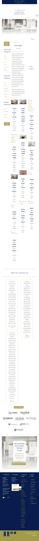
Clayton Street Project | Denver (14, 246)
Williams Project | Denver (23, 184)
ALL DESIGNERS (7, 124)
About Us (33, 489)
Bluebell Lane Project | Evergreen (32, 214)
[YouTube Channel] (12, 533)
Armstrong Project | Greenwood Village (23, 116)
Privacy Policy (33, 537)
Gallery (32, 479)
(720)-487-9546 (5, 492)
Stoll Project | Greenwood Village (14, 153)
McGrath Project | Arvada (32, 156)
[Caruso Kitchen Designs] (19, 7)
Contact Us (33, 503)
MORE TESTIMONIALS (19, 407)
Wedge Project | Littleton (32, 185)
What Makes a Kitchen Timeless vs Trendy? (23, 493)
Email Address (15, 485)
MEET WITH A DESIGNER (19, 1)
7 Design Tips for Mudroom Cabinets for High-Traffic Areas (23, 512)
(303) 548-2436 (19, 2)
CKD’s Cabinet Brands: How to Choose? (23, 502)
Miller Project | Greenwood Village (23, 149)
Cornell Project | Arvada (14, 114)
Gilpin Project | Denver (14, 216)
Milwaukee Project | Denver (14, 188)
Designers (33, 482)
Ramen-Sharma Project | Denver (32, 123)
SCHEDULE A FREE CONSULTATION (19, 463)
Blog (32, 500)
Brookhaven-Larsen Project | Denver (23, 217)
